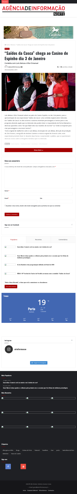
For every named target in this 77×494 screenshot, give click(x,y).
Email (7, 198)
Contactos (51, 490)
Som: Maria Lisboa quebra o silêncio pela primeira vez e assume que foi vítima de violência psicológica (42, 257)
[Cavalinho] (38, 30)
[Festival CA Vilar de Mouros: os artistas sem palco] (63, 432)
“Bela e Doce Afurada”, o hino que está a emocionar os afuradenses (26, 282)
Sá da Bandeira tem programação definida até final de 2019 (35, 265)
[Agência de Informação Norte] (34, 10)
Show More (38, 150)
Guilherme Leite (25, 144)
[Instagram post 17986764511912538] (21, 357)
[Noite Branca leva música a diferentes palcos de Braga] (14, 432)
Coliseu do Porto (27, 450)
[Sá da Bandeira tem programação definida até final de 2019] (10, 267)
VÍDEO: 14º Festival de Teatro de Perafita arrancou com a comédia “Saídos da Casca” (43, 273)
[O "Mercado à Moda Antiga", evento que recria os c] (55, 359)
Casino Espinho (15, 144)
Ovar (52, 450)
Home (8, 45)
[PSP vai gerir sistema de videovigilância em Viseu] (38, 418)
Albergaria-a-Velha (8, 450)
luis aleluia (34, 144)
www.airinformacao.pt (14, 67)
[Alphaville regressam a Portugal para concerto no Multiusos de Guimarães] (38, 404)
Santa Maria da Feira (68, 450)
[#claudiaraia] (55, 355)
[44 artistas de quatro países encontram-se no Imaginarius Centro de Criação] (38, 432)
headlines (45, 450)
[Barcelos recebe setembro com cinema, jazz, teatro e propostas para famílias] (63, 404)
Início (24, 490)
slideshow (5, 454)
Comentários (63, 240)
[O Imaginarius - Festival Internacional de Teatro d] (21, 355)
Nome (7, 191)
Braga (17, 450)
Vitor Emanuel (43, 144)
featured (37, 450)
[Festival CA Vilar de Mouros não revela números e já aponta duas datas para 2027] (63, 418)
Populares (13, 240)
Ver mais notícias (11, 286)
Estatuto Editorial (32, 490)
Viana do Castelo (16, 454)
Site (41, 198)
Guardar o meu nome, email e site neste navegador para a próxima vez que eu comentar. (33, 206)
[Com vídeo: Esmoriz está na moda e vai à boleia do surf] (10, 249)
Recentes (38, 240)
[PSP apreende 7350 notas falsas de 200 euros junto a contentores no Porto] (14, 404)
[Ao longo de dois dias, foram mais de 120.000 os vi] (21, 359)
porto (58, 450)
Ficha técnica (43, 490)
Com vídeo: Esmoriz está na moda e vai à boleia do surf (34, 247)
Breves (13, 45)
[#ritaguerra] (55, 357)
